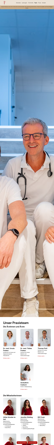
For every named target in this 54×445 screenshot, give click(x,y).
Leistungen (24, 2)
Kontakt (44, 2)
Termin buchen (32, 442)
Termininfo (30, 2)
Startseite (18, 2)
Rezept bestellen (22, 442)
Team (35, 2)
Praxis (39, 2)
